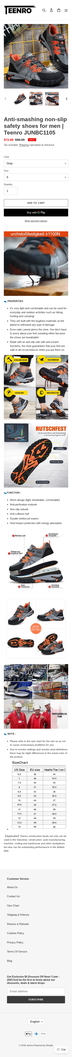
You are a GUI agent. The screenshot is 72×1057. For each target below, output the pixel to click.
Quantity (8, 184)
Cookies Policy (15, 933)
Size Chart (13, 905)
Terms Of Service (17, 951)
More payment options (36, 221)
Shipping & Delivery (18, 914)
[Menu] (66, 10)
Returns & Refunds (18, 923)
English (35, 1021)
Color (6, 157)
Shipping (24, 144)
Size (6, 170)
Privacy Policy (15, 942)
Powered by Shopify (43, 1045)
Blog (9, 960)
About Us (12, 887)
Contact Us (13, 896)
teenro (30, 1045)
